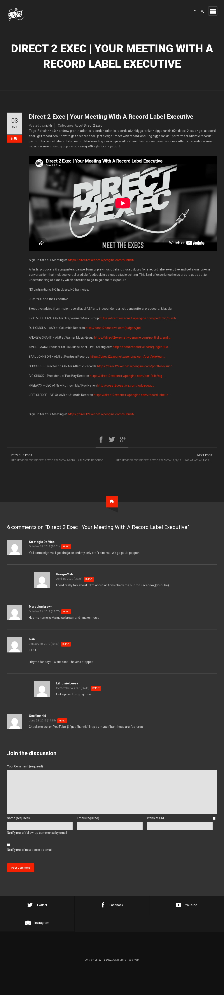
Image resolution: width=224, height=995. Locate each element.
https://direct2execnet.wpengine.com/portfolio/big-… (127, 376)
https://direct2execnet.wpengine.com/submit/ (101, 260)
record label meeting (88, 141)
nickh (48, 125)
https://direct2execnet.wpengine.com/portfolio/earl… (127, 356)
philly (68, 141)
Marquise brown (40, 606)
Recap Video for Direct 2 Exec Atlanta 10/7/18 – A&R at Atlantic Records (166, 458)
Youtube (191, 905)
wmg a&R (86, 146)
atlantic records (91, 131)
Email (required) (88, 818)
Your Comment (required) (25, 766)
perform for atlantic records (192, 136)
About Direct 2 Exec (88, 125)
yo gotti (115, 146)
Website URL (156, 818)
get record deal (47, 136)
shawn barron (138, 141)
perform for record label (45, 141)
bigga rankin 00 (165, 131)
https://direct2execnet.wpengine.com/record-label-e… (132, 395)
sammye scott (115, 141)
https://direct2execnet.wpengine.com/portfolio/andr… (132, 337)
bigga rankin (143, 131)
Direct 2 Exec (102, 959)
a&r (54, 131)
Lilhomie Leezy (67, 683)
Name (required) (18, 818)
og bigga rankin (159, 136)
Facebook (116, 905)
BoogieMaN (64, 574)
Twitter (42, 905)
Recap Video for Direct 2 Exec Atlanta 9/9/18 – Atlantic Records (57, 458)
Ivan (32, 639)
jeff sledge (104, 136)
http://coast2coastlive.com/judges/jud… (114, 328)
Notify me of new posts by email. (30, 850)
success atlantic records (183, 141)
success (156, 141)
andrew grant (68, 131)
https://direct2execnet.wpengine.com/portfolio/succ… (135, 366)
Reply (66, 546)
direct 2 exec (187, 131)
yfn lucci (101, 146)
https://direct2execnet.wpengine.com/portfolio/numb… (139, 318)
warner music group (54, 146)
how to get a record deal (78, 136)
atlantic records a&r (119, 131)
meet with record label (130, 136)
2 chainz (43, 131)
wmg (73, 146)
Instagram (42, 922)
